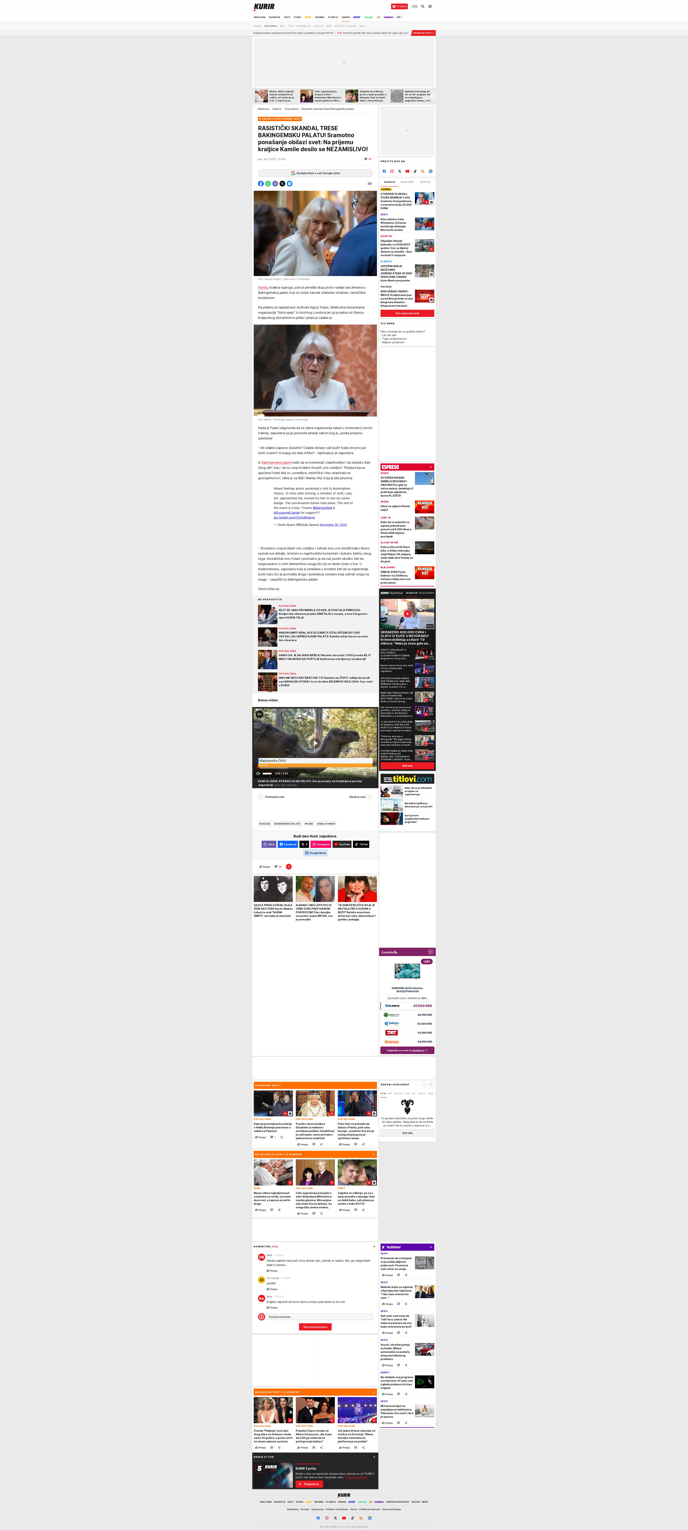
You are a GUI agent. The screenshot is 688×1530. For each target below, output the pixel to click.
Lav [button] (414, 1093)
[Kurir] (264, 6)
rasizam (264, 823)
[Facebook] (384, 171)
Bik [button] (390, 1093)
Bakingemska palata (287, 823)
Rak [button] (407, 1093)
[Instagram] (392, 171)
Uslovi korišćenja (391, 1509)
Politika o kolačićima (337, 1509)
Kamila (263, 287)
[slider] (267, 773)
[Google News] (430, 171)
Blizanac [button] (398, 1093)
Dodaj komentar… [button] (280, 1317)
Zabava (276, 108)
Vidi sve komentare (315, 1326)
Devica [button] (421, 1093)
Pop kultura (291, 108)
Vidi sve (407, 765)
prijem (309, 823)
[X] (400, 171)
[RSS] (423, 171)
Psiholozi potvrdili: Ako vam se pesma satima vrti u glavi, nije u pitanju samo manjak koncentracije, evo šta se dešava (259, 33)
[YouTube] (407, 171)
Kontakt (305, 1509)
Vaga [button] (430, 1093)
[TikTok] (415, 171)
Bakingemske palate (277, 462)
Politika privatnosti (369, 1509)
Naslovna (263, 108)
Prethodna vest (274, 796)
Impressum (317, 1509)
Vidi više (407, 1132)
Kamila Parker (326, 823)
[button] (368, 159)
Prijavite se (311, 1484)
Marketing (292, 1509)
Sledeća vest (357, 796)
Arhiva (353, 1509)
